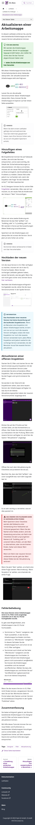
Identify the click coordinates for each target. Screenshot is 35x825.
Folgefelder (6, 189)
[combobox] (27, 3)
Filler (17, 747)
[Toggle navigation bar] (3, 2)
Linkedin (5, 792)
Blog (3, 809)
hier (8, 249)
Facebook (5, 798)
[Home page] (3, 8)
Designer (10, 747)
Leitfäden (5, 781)
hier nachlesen (7, 280)
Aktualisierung (26, 747)
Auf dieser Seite (8, 19)
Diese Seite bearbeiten (12, 751)
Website (4, 795)
